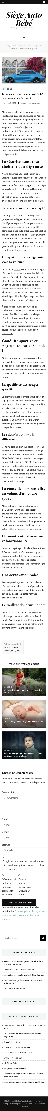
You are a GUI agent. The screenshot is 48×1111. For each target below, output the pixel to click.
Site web (6, 844)
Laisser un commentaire (30, 103)
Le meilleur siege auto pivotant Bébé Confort (24, 975)
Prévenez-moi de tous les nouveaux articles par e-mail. (24, 887)
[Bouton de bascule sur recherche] (44, 2)
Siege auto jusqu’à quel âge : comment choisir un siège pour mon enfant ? (23, 754)
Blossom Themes (27, 1104)
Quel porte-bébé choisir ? (15, 988)
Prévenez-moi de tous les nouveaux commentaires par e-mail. (9, 887)
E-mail (5, 831)
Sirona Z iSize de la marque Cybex (19, 969)
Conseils (7, 89)
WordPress (24, 1106)
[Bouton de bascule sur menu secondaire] (3, 2)
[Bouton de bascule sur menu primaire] (24, 38)
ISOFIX (17, 269)
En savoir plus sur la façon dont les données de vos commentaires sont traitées (24, 915)
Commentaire (9, 792)
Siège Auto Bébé (24, 18)
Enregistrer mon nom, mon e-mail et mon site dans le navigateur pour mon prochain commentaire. (24, 865)
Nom (5, 819)
